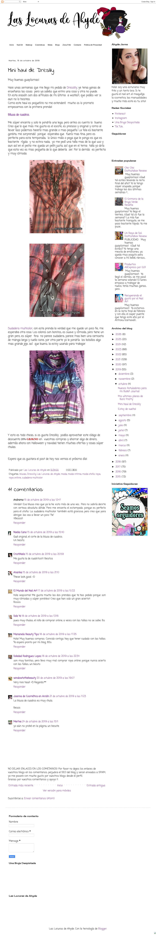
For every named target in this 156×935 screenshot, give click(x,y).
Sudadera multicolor (20, 328)
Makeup (29, 45)
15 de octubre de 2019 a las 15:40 (45, 532)
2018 (119, 462)
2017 (118, 467)
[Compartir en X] (71, 470)
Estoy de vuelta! (127, 409)
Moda (50, 45)
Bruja (57, 45)
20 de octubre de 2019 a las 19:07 (55, 678)
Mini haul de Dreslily (129, 404)
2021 (118, 359)
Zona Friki (67, 45)
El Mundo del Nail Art (25, 591)
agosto (123, 420)
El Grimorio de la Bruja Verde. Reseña (134, 202)
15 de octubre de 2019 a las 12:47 (42, 500)
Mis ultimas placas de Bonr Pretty (130, 397)
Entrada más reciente (21, 785)
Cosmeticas (40, 45)
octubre (123, 384)
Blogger (102, 929)
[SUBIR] (155, 933)
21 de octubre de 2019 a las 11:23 (68, 696)
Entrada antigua (96, 785)
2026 (119, 334)
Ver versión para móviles (57, 791)
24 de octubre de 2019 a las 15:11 (40, 721)
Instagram (121, 118)
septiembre (125, 415)
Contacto (77, 45)
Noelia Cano (20, 532)
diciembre (124, 374)
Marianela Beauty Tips (26, 634)
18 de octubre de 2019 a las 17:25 (58, 634)
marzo (123, 445)
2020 (119, 364)
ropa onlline (15, 478)
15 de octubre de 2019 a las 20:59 (45, 554)
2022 (119, 354)
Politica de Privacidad (93, 45)
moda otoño (88, 474)
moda (64, 474)
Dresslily (72, 88)
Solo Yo (17, 616)
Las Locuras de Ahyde (48, 474)
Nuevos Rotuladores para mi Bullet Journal (132, 389)
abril (121, 440)
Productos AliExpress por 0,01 (135, 265)
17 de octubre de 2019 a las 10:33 (56, 591)
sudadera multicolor (32, 478)
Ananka (17, 572)
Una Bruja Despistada (127, 122)
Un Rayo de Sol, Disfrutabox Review (136, 234)
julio (121, 425)
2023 (119, 349)
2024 (119, 344)
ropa (98, 474)
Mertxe (17, 721)
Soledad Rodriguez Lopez (27, 656)
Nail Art (20, 45)
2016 (119, 472)
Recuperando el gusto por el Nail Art (134, 299)
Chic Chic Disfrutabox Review (136, 169)
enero (122, 455)
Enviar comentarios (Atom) (39, 798)
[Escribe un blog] (69, 470)
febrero (123, 450)
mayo (122, 435)
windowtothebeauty (24, 678)
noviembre (125, 379)
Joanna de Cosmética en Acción (31, 696)
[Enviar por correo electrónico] (67, 470)
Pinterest (120, 114)
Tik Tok (119, 127)
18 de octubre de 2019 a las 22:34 (60, 656)
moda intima (74, 474)
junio (122, 430)
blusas (23, 474)
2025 (119, 339)
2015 (119, 477)
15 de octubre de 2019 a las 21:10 (41, 572)
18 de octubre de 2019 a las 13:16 (40, 616)
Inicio (11, 45)
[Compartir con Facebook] (74, 470)
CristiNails (19, 554)
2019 (119, 370)
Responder (19, 523)
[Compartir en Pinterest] (76, 470)
